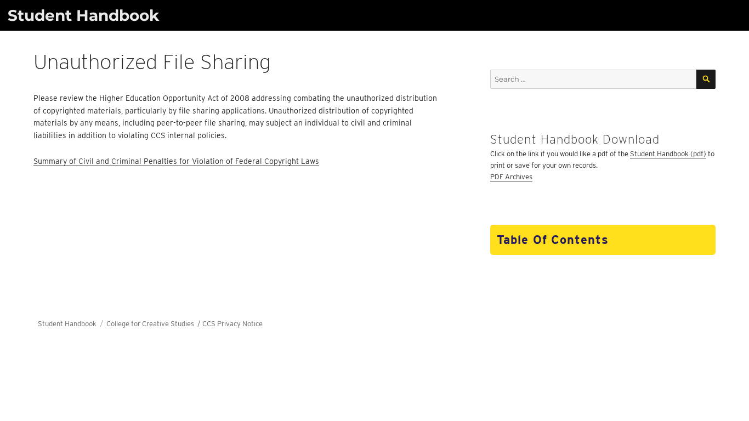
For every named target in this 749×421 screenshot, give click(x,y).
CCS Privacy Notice (232, 324)
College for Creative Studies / (154, 324)
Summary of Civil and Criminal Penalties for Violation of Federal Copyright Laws (176, 161)
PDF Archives (511, 177)
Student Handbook (83, 15)
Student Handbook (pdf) (668, 154)
